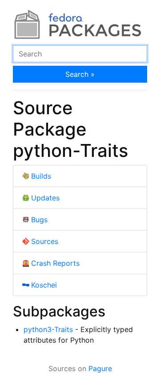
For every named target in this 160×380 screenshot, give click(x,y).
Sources (44, 241)
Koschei (44, 284)
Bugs (39, 219)
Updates (45, 197)
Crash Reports (55, 263)
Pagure (100, 368)
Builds (41, 176)
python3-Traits (48, 329)
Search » (80, 74)
